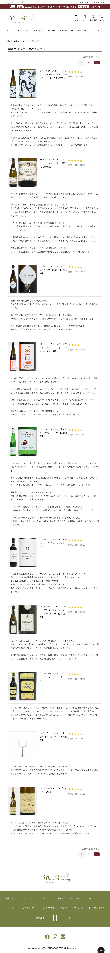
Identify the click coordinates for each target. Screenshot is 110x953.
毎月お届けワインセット (68, 898)
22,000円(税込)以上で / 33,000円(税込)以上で (59, 7)
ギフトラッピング (97, 898)
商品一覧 (9, 898)
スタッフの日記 (98, 30)
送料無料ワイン (82, 30)
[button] (97, 62)
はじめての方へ (38, 30)
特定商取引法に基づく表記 (71, 908)
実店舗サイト (42, 918)
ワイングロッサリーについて (17, 30)
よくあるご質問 (98, 3)
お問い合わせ (48, 908)
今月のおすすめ (66, 30)
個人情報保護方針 (97, 908)
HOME (9, 41)
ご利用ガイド (82, 3)
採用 (68, 918)
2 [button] (88, 62)
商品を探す (52, 30)
